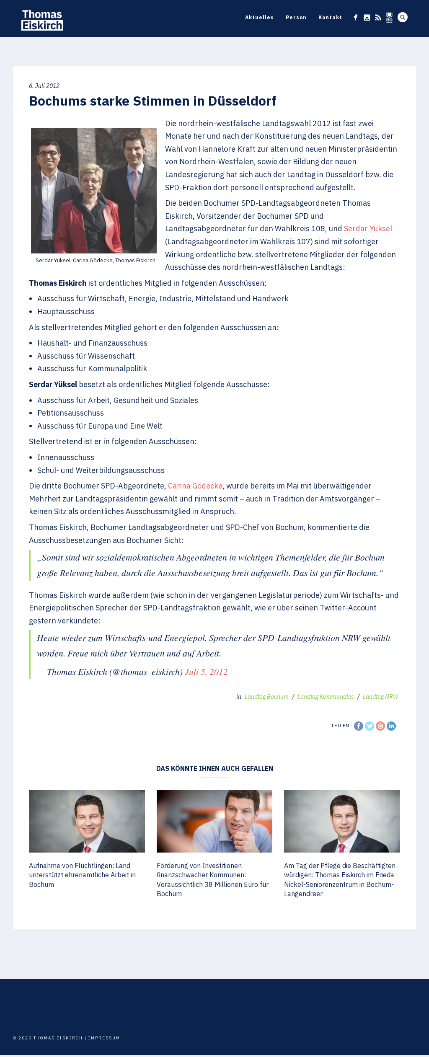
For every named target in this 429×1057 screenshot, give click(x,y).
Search (403, 17)
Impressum (104, 1038)
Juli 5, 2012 (206, 671)
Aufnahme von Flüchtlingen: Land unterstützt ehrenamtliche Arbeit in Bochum (82, 875)
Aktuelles (259, 17)
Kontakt (330, 17)
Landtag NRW (380, 696)
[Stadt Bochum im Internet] (389, 17)
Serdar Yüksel (368, 228)
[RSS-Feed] (378, 17)
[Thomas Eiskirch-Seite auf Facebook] (355, 17)
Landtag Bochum (267, 696)
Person (296, 17)
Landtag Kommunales (325, 696)
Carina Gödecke (195, 486)
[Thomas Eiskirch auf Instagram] (367, 17)
